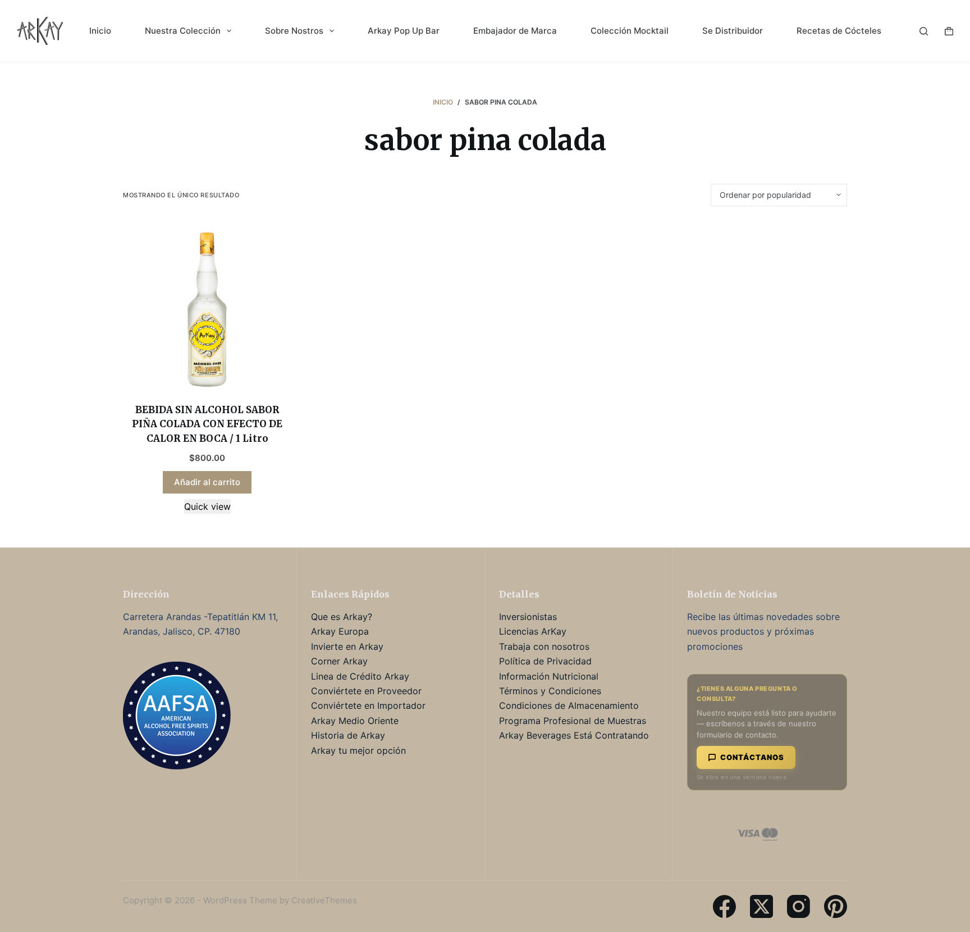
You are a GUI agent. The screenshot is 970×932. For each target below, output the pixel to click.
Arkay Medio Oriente (355, 720)
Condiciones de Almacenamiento (569, 705)
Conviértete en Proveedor (366, 690)
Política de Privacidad (545, 661)
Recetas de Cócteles (839, 30)
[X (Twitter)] (761, 906)
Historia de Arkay (348, 735)
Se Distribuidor (732, 30)
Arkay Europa (340, 631)
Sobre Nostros (294, 30)
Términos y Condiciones (550, 690)
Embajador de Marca (515, 30)
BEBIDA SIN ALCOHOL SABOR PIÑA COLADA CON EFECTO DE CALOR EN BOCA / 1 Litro (207, 424)
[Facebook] (724, 906)
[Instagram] (798, 906)
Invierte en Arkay (347, 646)
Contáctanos (752, 757)
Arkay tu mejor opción (358, 750)
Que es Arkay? (341, 616)
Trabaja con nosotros (544, 646)
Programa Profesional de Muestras (572, 720)
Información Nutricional (548, 676)
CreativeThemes (324, 900)
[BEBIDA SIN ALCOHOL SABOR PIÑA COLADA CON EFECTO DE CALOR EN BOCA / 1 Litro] (207, 304)
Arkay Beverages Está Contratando (574, 735)
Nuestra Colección (183, 30)
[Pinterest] (835, 906)
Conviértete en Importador (368, 705)
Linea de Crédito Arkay (360, 676)
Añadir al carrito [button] (207, 482)
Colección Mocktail (630, 30)
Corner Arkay (339, 661)
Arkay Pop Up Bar (404, 30)
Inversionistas (528, 616)
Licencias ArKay (532, 631)
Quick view (207, 506)
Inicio (100, 30)
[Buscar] (923, 31)
